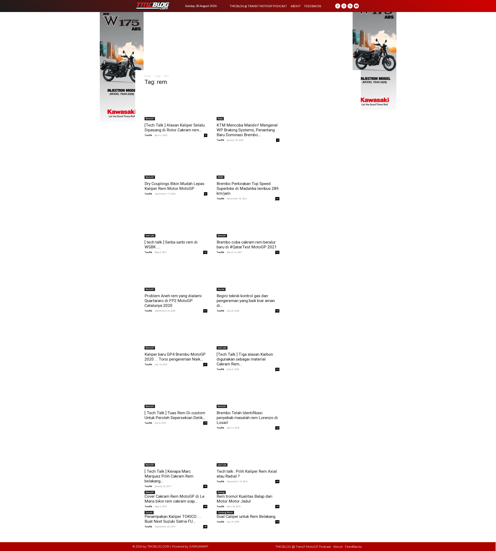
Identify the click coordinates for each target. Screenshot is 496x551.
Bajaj (220, 118)
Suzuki (149, 512)
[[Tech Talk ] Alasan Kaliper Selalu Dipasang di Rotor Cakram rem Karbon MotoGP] (176, 104)
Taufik (148, 135)
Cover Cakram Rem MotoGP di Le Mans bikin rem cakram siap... (174, 499)
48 (205, 526)
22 (205, 252)
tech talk (150, 235)
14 (277, 521)
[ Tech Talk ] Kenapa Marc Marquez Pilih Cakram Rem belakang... (169, 476)
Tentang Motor (225, 512)
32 (277, 369)
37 (205, 310)
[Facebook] (337, 6)
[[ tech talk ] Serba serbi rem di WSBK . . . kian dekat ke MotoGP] (176, 221)
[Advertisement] (248, 41)
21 (205, 364)
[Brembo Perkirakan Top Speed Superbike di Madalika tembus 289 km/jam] (248, 163)
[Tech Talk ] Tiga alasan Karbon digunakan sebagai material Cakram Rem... (245, 359)
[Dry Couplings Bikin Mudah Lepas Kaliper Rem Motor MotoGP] (176, 163)
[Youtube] (356, 6)
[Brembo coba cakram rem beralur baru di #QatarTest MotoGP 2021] (248, 221)
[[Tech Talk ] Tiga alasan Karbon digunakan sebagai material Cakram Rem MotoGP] (248, 334)
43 (205, 486)
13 (277, 252)
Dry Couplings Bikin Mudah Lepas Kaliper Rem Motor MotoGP (174, 186)
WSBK (220, 177)
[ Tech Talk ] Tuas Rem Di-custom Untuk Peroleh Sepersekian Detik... (175, 415)
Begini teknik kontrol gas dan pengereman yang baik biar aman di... (246, 301)
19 (205, 423)
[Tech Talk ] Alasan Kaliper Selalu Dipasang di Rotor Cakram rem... (175, 127)
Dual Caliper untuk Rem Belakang (246, 516)
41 (277, 198)
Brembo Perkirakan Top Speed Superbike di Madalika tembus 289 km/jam (248, 188)
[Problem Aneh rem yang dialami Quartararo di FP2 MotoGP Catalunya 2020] (176, 275)
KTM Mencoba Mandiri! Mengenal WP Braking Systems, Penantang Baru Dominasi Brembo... (247, 130)
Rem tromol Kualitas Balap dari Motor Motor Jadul (244, 499)
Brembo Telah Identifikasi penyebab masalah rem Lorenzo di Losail (247, 418)
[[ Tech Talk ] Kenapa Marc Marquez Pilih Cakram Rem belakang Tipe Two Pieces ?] (176, 451)
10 (277, 310)
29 (205, 506)
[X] (350, 6)
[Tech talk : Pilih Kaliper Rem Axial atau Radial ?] (248, 451)
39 (277, 506)
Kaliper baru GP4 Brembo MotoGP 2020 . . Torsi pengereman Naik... (175, 357)
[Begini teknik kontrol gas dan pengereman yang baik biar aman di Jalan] (248, 275)
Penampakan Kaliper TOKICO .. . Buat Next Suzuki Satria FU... (173, 519)
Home (148, 76)
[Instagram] (343, 6)
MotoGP (150, 118)
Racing (221, 492)
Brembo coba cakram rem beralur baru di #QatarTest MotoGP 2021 (247, 244)
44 (277, 481)
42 (277, 427)
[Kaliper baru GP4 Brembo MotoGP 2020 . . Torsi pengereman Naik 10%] (176, 334)
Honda (221, 289)
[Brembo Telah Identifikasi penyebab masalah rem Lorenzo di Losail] (248, 392)
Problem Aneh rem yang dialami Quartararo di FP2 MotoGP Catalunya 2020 (173, 301)
